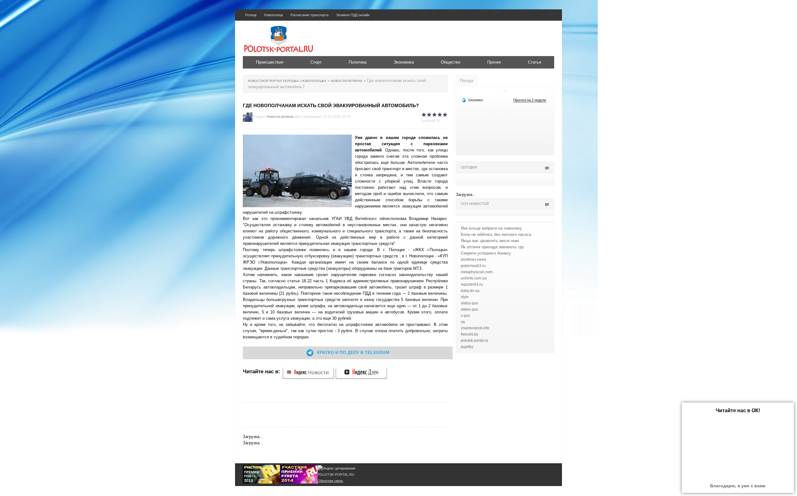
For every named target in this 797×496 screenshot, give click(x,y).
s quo (465, 315)
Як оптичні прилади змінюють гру (492, 247)
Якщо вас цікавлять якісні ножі (490, 240)
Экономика (404, 62)
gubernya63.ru (473, 266)
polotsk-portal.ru (474, 340)
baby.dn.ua (470, 291)
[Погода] (472, 100)
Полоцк (251, 15)
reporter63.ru (472, 284)
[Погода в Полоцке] (504, 92)
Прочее (494, 62)
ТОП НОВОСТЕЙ (475, 204)
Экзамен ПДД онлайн (353, 15)
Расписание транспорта (309, 15)
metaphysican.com (477, 272)
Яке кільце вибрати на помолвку (491, 228)
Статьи (534, 62)
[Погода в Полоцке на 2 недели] (529, 100)
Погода (466, 80)
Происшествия (269, 62)
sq (463, 322)
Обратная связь (330, 481)
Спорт (316, 62)
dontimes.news (473, 259)
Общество (450, 62)
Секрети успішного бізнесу (486, 253)
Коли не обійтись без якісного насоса (496, 234)
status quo (469, 303)
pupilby (467, 347)
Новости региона (279, 116)
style (465, 297)
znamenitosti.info (475, 328)
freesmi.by (469, 334)
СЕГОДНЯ (469, 167)
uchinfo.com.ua (474, 278)
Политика (357, 62)
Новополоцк (273, 15)
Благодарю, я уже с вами (738, 485)
